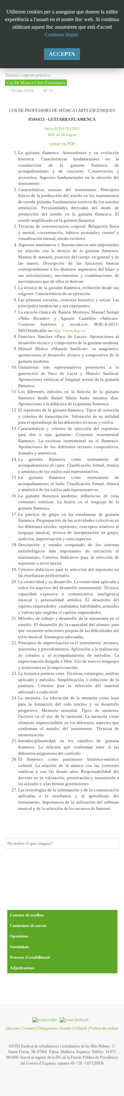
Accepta (62, 54)
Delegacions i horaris (54, 1028)
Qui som (12, 1028)
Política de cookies (104, 1028)
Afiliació (80, 1028)
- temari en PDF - (62, 143)
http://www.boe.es (69, 330)
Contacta (28, 1028)
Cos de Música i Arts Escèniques (36, 82)
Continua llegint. (62, 34)
